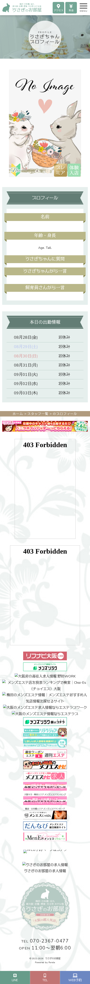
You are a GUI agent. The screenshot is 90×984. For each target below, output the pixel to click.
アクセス (58, 10)
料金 (71, 10)
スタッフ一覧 (38, 414)
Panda (51, 962)
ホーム (18, 414)
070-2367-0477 (45, 941)
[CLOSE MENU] (79, 5)
